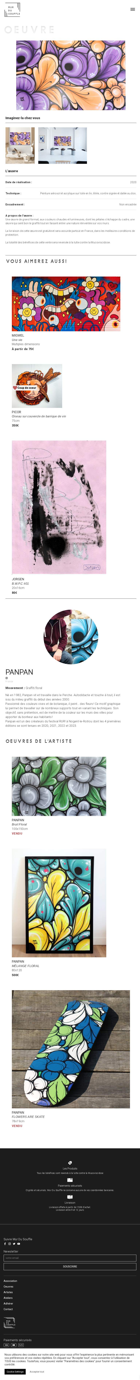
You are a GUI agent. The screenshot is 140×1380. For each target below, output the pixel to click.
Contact (8, 1309)
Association (10, 1280)
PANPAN (18, 820)
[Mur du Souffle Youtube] (18, 1244)
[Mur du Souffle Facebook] (5, 1244)
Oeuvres (8, 1286)
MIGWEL (18, 335)
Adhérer (8, 1303)
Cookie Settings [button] (15, 1371)
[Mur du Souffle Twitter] (14, 1244)
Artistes (8, 1292)
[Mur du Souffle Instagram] (9, 1244)
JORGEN (18, 579)
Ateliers (8, 1297)
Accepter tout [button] (37, 1371)
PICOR (16, 412)
